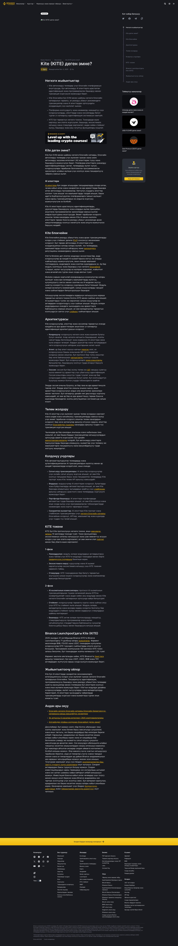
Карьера (60, 858)
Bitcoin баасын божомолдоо (111, 892)
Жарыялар (60, 861)
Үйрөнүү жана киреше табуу (111, 877)
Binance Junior (84, 866)
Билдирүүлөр (61, 887)
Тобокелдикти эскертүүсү (65, 884)
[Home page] (9, 3)
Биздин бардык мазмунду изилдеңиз (87, 842)
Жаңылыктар (61, 863)
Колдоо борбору (130, 885)
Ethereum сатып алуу (108, 912)
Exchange (83, 856)
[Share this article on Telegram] (136, 18)
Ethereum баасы (107, 885)
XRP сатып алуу (107, 907)
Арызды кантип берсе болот (133, 909)
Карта (81, 869)
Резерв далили (129, 873)
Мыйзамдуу (61, 869)
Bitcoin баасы (106, 882)
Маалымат (60, 856)
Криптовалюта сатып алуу (88, 858)
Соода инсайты (129, 871)
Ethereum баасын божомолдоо (112, 895)
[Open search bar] (164, 3)
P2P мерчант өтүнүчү (108, 856)
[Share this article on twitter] (123, 18)
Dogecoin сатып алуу (108, 909)
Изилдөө (82, 887)
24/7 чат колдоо (130, 882)
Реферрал (128, 858)
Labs (103, 865)
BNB (126, 861)
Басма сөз (60, 866)
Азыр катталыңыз (134, 179)
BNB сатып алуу (107, 904)
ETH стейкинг (84, 882)
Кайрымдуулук (84, 889)
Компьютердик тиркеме (65, 892)
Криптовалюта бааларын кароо (112, 880)
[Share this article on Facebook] (129, 18)
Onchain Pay (106, 868)
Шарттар (60, 871)
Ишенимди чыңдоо (63, 876)
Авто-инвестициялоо (86, 879)
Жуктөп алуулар (62, 889)
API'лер (127, 895)
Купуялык (60, 874)
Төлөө (81, 861)
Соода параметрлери (131, 900)
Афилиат (127, 856)
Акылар (127, 892)
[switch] (39, 881)
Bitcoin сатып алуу (108, 902)
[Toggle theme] (174, 4)
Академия (83, 871)
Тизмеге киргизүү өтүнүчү (110, 858)
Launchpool (83, 876)
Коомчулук (60, 882)
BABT (81, 884)
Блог (58, 879)
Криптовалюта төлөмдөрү (88, 863)
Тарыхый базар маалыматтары (135, 868)
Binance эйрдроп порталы (133, 902)
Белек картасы (84, 874)
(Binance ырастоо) (130, 897)
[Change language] (169, 3)
